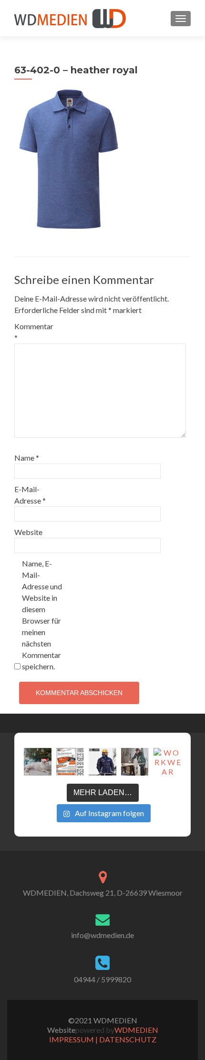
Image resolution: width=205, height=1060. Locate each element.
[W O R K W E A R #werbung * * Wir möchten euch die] (167, 762)
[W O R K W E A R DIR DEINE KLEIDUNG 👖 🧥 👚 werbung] (135, 762)
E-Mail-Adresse (30, 495)
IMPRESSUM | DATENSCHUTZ (102, 1039)
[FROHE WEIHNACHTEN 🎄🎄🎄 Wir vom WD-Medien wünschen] (37, 762)
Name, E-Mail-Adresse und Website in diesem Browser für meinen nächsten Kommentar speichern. (42, 615)
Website (28, 531)
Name (26, 457)
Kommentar (33, 332)
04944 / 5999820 (102, 979)
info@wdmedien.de (102, 934)
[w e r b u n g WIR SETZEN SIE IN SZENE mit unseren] (70, 762)
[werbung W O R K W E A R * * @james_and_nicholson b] (102, 762)
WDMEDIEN (136, 1029)
